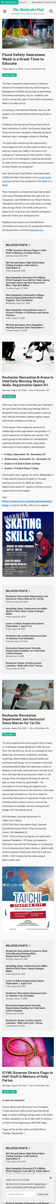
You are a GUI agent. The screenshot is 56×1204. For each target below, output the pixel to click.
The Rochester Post (27, 9)
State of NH (9, 75)
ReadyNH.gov (36, 230)
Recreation (9, 396)
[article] (28, 253)
